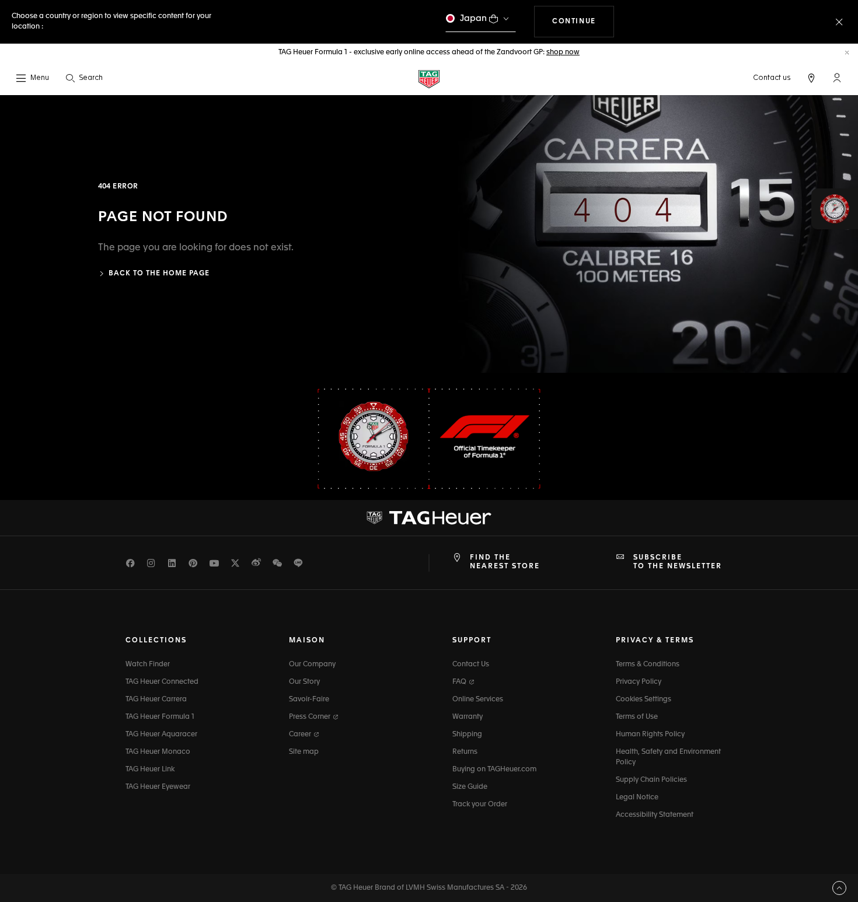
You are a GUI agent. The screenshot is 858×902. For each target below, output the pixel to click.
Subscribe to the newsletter (677, 561)
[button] (837, 77)
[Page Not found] (643, 234)
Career (301, 734)
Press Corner (310, 717)
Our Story (304, 682)
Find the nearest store (505, 561)
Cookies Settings (643, 699)
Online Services (477, 699)
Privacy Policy (638, 682)
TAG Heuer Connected (161, 682)
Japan (473, 18)
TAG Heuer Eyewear (157, 787)
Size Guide (469, 787)
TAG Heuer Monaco (157, 752)
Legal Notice (637, 797)
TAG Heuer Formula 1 (159, 717)
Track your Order (479, 804)
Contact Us (470, 664)
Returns (464, 752)
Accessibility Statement (654, 815)
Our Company (312, 664)
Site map (304, 752)
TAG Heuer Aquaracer (161, 734)
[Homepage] (429, 78)
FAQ (460, 682)
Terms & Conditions (647, 664)
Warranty (467, 717)
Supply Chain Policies (651, 780)
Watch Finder (147, 664)
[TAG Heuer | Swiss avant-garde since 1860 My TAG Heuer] (429, 518)
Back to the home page (159, 273)
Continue (583, 21)
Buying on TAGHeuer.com (494, 769)
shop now (563, 52)
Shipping (467, 734)
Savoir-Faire (309, 699)
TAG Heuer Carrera (156, 699)
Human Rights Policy (650, 734)
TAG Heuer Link (150, 769)
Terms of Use (637, 717)
